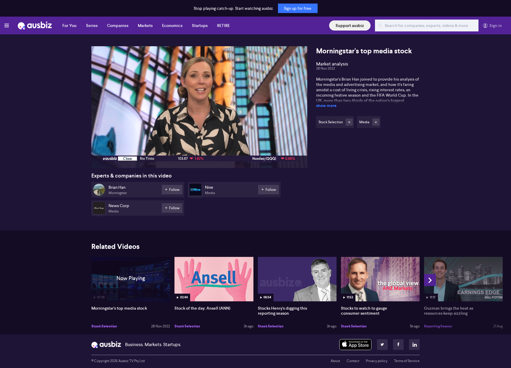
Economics (172, 25)
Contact (353, 361)
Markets (145, 25)
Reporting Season (438, 326)
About (335, 361)
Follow (349, 122)
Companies (117, 25)
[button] (201, 109)
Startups (200, 25)
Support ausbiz (350, 25)
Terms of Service (407, 361)
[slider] (199, 146)
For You (69, 25)
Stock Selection (104, 326)
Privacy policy (376, 361)
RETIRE (223, 25)
